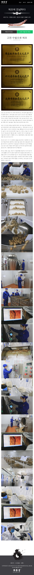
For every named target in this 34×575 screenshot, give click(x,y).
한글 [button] (20, 2)
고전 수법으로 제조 (25, 31)
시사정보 (17, 563)
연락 (22, 563)
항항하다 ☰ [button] (29, 2)
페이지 (24, 2)
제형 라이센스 (9, 31)
